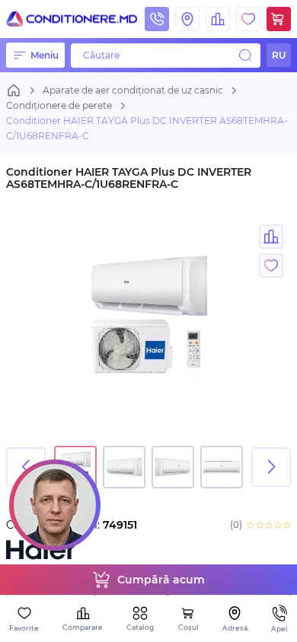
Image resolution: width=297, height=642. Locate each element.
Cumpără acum (161, 579)
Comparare (82, 627)
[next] (271, 467)
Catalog (140, 627)
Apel (279, 629)
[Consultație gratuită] (55, 505)
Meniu (44, 55)
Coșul (188, 627)
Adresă (235, 628)
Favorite (24, 628)
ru (279, 55)
